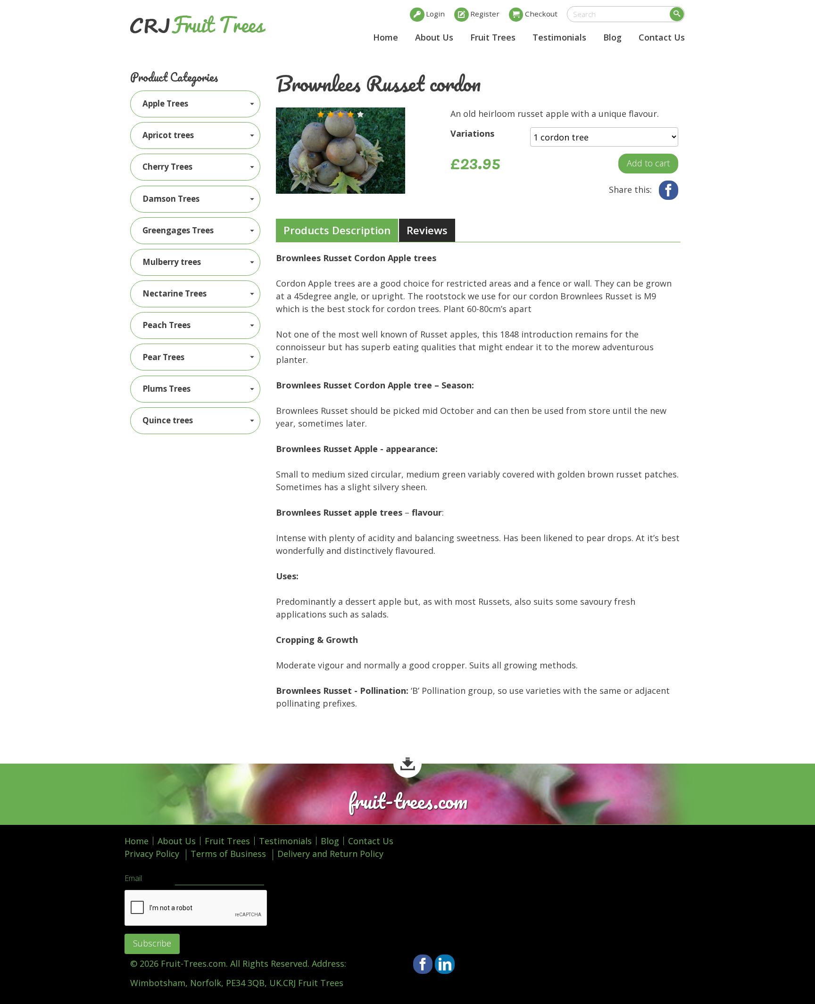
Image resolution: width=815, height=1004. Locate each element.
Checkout (541, 13)
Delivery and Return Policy (330, 853)
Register (484, 13)
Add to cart (648, 163)
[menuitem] (195, 104)
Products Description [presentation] (337, 230)
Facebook (668, 190)
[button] (320, 114)
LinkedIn (444, 964)
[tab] (337, 230)
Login (435, 13)
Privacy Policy (152, 853)
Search (677, 14)
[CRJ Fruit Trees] (198, 24)
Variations (472, 133)
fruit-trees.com (407, 801)
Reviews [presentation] (427, 230)
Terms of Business (228, 853)
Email (133, 878)
